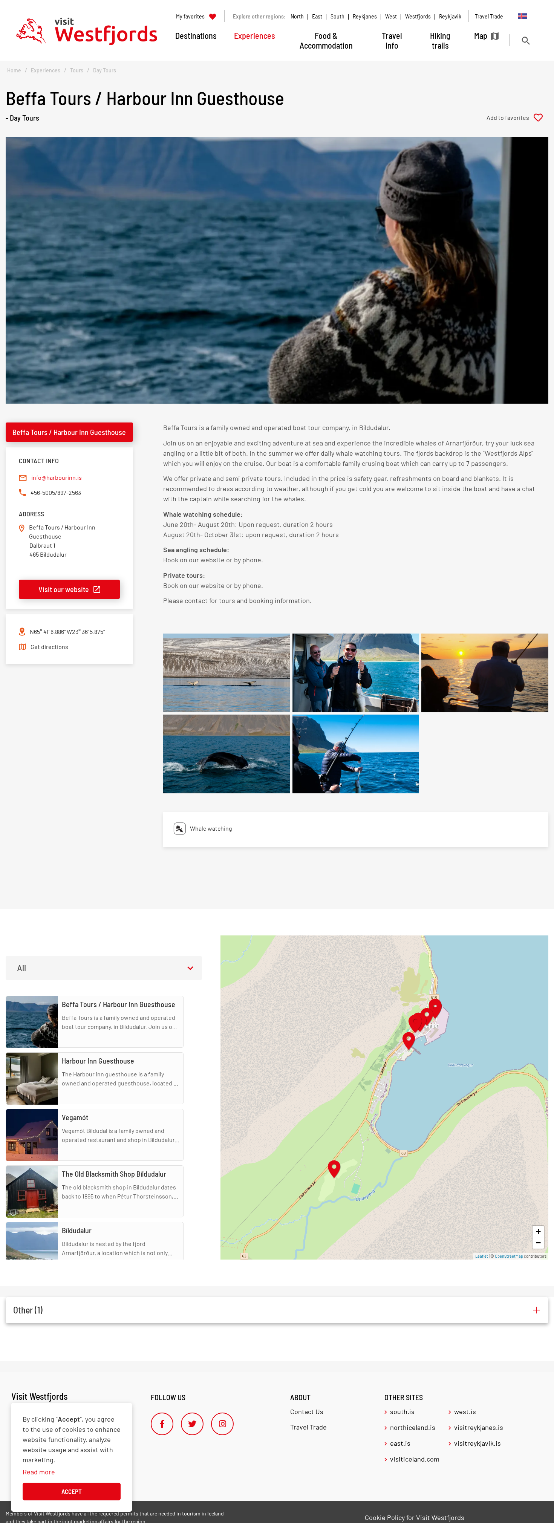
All (21, 968)
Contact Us (306, 1411)
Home (14, 70)
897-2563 (69, 492)
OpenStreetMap (509, 1256)
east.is (400, 1443)
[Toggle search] (525, 40)
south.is (402, 1411)
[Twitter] (192, 1424)
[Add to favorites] (517, 117)
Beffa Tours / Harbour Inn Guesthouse (69, 431)
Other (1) (28, 1309)
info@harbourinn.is (56, 477)
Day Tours (104, 70)
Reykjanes (365, 16)
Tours (76, 70)
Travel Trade (308, 1427)
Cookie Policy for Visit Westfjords (414, 1517)
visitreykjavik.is (477, 1443)
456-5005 (43, 492)
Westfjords (418, 16)
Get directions (49, 646)
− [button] (538, 1242)
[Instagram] (222, 1424)
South (337, 16)
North (297, 16)
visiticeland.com (414, 1459)
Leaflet (481, 1256)
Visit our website (63, 589)
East (317, 16)
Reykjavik (450, 16)
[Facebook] (162, 1424)
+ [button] (538, 1231)
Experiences (45, 70)
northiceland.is (412, 1427)
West (391, 16)
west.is (465, 1411)
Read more (39, 1472)
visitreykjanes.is (478, 1427)
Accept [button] (71, 1491)
